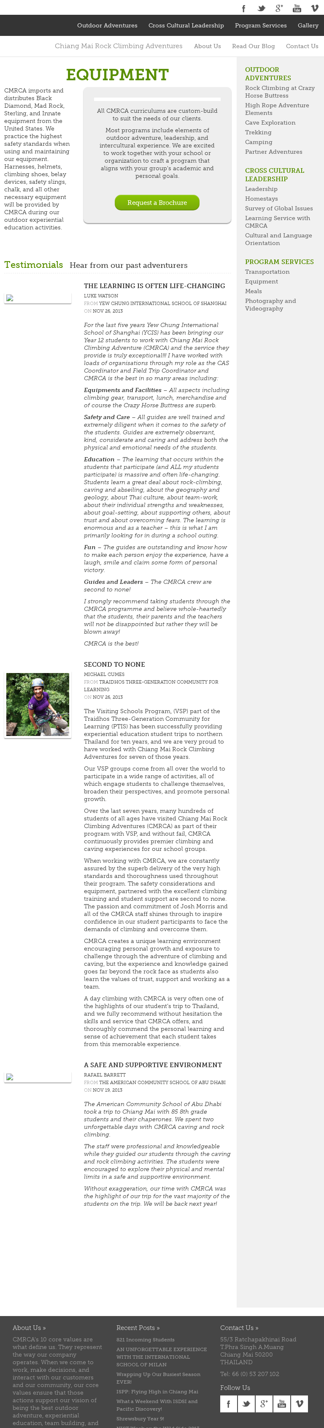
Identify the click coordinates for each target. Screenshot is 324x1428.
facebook (243, 8)
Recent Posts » (138, 1328)
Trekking (258, 132)
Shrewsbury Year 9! (140, 1419)
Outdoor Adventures (107, 25)
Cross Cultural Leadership (186, 25)
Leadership (261, 189)
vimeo (314, 8)
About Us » (29, 1328)
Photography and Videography (270, 304)
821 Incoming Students (145, 1340)
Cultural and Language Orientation (278, 239)
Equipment (261, 281)
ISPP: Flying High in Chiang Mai (157, 1392)
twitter (261, 8)
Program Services (261, 25)
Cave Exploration (270, 122)
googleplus (279, 8)
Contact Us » (239, 1328)
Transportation (267, 271)
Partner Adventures (273, 151)
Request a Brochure (157, 203)
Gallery (308, 25)
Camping (259, 142)
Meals (253, 291)
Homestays (261, 198)
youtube (297, 8)
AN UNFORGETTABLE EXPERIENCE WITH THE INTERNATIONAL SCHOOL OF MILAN (161, 1357)
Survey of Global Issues (279, 208)
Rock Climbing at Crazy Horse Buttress (280, 91)
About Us (207, 46)
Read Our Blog (253, 46)
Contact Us (302, 46)
